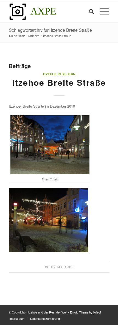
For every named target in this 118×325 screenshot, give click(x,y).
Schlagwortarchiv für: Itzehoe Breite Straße (50, 30)
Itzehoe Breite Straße (59, 82)
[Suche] (88, 11)
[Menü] (101, 11)
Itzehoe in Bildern (59, 74)
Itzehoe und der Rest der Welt (47, 312)
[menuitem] (88, 11)
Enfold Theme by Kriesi (85, 312)
